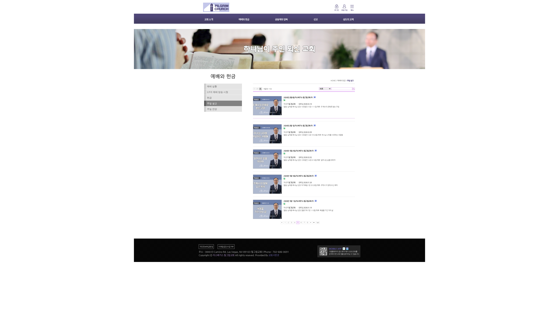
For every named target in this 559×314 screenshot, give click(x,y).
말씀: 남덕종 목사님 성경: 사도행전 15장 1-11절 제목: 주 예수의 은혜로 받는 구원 (311, 107)
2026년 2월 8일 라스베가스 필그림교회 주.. (299, 97)
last (318, 222)
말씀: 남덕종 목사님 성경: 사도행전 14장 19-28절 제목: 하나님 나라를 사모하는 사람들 (313, 135)
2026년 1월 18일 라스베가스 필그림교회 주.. (299, 176)
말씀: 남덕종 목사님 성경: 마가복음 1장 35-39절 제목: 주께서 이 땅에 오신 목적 (311, 185)
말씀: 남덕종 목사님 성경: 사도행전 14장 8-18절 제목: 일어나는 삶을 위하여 (309, 160)
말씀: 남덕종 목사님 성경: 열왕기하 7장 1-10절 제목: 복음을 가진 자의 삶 (308, 210)
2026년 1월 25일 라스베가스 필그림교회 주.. (299, 151)
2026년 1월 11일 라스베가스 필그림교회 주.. (299, 201)
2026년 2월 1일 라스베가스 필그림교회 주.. (299, 126)
